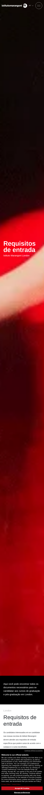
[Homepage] (14, 5)
